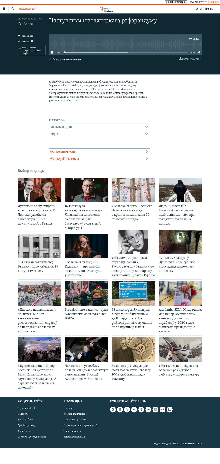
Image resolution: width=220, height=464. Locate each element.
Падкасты (23, 414)
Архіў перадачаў (27, 425)
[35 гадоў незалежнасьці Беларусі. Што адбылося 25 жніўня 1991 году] (39, 246)
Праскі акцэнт (28, 9)
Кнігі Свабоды (25, 420)
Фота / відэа (24, 431)
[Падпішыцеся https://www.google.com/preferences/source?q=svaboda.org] (113, 409)
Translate (213, 2)
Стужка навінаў (26, 408)
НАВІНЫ (209, 9)
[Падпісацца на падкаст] (141, 409)
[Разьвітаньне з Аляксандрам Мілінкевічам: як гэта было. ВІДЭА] (86, 293)
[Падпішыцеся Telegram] (162, 409)
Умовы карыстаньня (74, 437)
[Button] (25, 37)
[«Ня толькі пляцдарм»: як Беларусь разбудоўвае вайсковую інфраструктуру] (180, 349)
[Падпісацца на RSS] (169, 409)
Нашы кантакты (72, 431)
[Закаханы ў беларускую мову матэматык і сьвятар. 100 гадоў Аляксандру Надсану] (133, 349)
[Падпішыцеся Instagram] (155, 409)
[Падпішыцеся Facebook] (120, 409)
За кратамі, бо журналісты (32, 437)
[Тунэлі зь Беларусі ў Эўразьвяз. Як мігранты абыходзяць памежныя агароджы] (180, 242)
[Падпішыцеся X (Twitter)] (127, 409)
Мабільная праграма (75, 420)
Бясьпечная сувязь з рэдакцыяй (80, 425)
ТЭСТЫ (198, 9)
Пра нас (68, 408)
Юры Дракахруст (27, 23)
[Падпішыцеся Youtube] (134, 409)
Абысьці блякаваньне (75, 414)
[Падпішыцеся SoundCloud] (148, 409)
